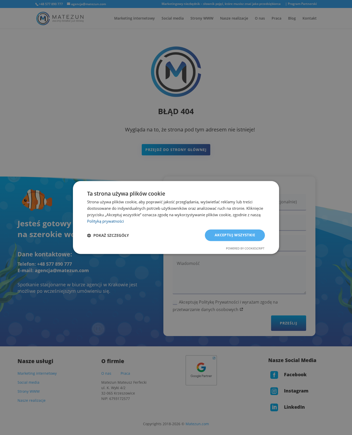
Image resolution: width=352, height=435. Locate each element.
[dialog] (176, 217)
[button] (108, 235)
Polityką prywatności (105, 221)
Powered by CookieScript (245, 248)
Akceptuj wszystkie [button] (235, 235)
